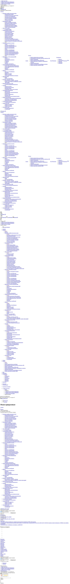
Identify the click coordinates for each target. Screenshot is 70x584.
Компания (2, 539)
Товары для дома (10, 351)
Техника (8, 325)
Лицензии (2, 546)
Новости (2, 541)
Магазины (2, 544)
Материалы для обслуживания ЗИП (13, 286)
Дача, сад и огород (10, 253)
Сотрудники (2, 542)
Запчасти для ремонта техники (12, 271)
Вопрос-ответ (3, 553)
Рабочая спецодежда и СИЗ (12, 321)
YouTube (4, 563)
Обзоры (1, 555)
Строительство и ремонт (11, 347)
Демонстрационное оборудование (13, 296)
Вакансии (2, 543)
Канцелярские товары (11, 244)
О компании (7, 376)
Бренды (1, 554)
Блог (1, 552)
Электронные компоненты (12, 332)
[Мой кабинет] (1, 212)
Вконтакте (6, 400)
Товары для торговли (11, 341)
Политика (2, 545)
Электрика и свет (10, 357)
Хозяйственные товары (11, 257)
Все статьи (2, 520)
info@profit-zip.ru (4, 398)
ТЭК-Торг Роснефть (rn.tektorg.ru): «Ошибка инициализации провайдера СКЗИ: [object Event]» (18, 521)
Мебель (8, 304)
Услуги (6, 363)
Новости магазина (5, 511)
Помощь (2, 551)
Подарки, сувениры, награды (12, 316)
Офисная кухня (10, 311)
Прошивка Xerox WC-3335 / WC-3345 (7, 518)
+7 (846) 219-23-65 (3, 0)
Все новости (2, 514)
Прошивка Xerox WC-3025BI (5, 516)
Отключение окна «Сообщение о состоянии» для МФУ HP (11, 524)
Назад (6, 231)
